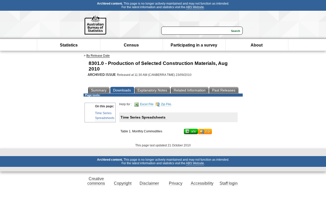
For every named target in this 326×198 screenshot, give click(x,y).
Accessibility (202, 183)
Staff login (229, 183)
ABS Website (195, 7)
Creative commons (96, 181)
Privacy (175, 183)
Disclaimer (149, 183)
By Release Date (98, 55)
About (257, 45)
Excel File (146, 104)
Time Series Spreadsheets (104, 115)
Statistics (69, 45)
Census (131, 45)
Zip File (165, 104)
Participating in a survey (194, 45)
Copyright (122, 183)
